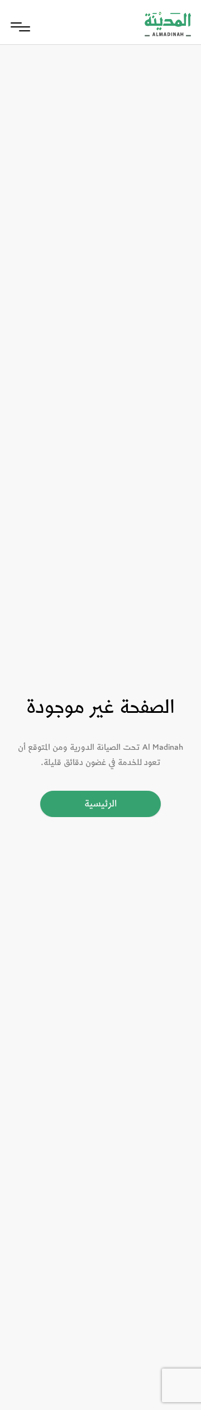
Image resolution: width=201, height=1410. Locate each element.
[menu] (20, 27)
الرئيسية (100, 803)
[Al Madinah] (168, 26)
